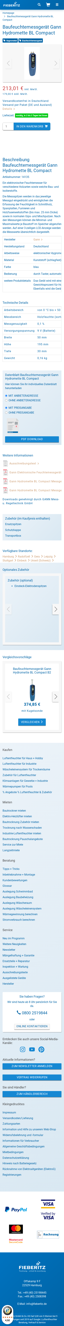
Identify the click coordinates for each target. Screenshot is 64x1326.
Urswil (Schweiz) (41, 560)
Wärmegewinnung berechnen (20, 914)
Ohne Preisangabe (21, 412)
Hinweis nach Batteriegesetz (20, 1163)
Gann (37, 239)
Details (8, 108)
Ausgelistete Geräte (14, 978)
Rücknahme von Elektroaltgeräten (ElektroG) (29, 1169)
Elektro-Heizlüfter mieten (17, 816)
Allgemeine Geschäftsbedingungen (24, 1146)
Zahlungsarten (11, 1123)
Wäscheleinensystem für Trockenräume (26, 769)
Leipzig (48, 556)
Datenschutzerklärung (16, 1157)
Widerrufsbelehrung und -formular (23, 1135)
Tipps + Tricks (11, 869)
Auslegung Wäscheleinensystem (22, 908)
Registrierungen (12, 1174)
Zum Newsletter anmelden (32, 1066)
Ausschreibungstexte (15, 972)
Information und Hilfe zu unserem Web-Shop (29, 1129)
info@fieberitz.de (36, 1303)
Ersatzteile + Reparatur (16, 961)
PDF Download (32, 439)
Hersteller (8, 983)
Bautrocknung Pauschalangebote (23, 839)
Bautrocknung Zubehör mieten (21, 822)
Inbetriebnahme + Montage (19, 874)
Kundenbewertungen (15, 880)
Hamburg (9, 556)
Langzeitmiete (11, 850)
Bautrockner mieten (14, 810)
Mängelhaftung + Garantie (18, 955)
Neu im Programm (14, 938)
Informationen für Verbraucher (21, 1140)
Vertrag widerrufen (32, 1077)
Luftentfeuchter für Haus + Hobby (23, 758)
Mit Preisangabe (20, 407)
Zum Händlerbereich (32, 1094)
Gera (37, 556)
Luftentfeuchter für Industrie (19, 763)
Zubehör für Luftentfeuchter (19, 775)
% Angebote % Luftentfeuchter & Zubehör (27, 792)
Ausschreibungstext (23, 463)
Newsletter (9, 949)
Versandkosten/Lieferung (18, 1118)
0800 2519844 (34, 1013)
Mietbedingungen (13, 1152)
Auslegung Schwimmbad (18, 891)
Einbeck (22, 560)
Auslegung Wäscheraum (17, 903)
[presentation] (8, 63)
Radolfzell (24, 556)
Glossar (7, 885)
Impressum (9, 1112)
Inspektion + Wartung (15, 966)
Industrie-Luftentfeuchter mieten (22, 833)
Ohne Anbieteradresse (25, 400)
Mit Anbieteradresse (23, 395)
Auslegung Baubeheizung (18, 897)
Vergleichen (30, 722)
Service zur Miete (13, 844)
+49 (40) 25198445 (34, 1292)
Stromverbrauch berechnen (19, 919)
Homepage (8, 13)
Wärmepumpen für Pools (18, 786)
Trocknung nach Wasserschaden (22, 827)
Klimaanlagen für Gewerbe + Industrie (25, 780)
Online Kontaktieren (32, 1026)
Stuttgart (8, 560)
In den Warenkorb (30, 126)
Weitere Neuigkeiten (14, 944)
